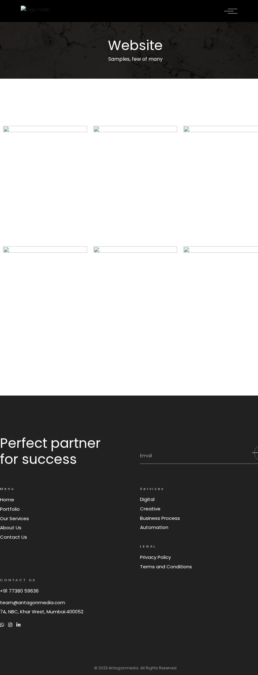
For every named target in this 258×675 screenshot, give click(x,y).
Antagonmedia (123, 668)
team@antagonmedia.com (32, 602)
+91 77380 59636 (19, 591)
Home (7, 499)
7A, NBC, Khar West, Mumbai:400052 (41, 611)
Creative (150, 508)
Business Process (160, 518)
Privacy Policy (155, 557)
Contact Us (13, 537)
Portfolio (10, 509)
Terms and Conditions (166, 566)
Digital (147, 499)
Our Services (14, 518)
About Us (10, 527)
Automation (154, 527)
